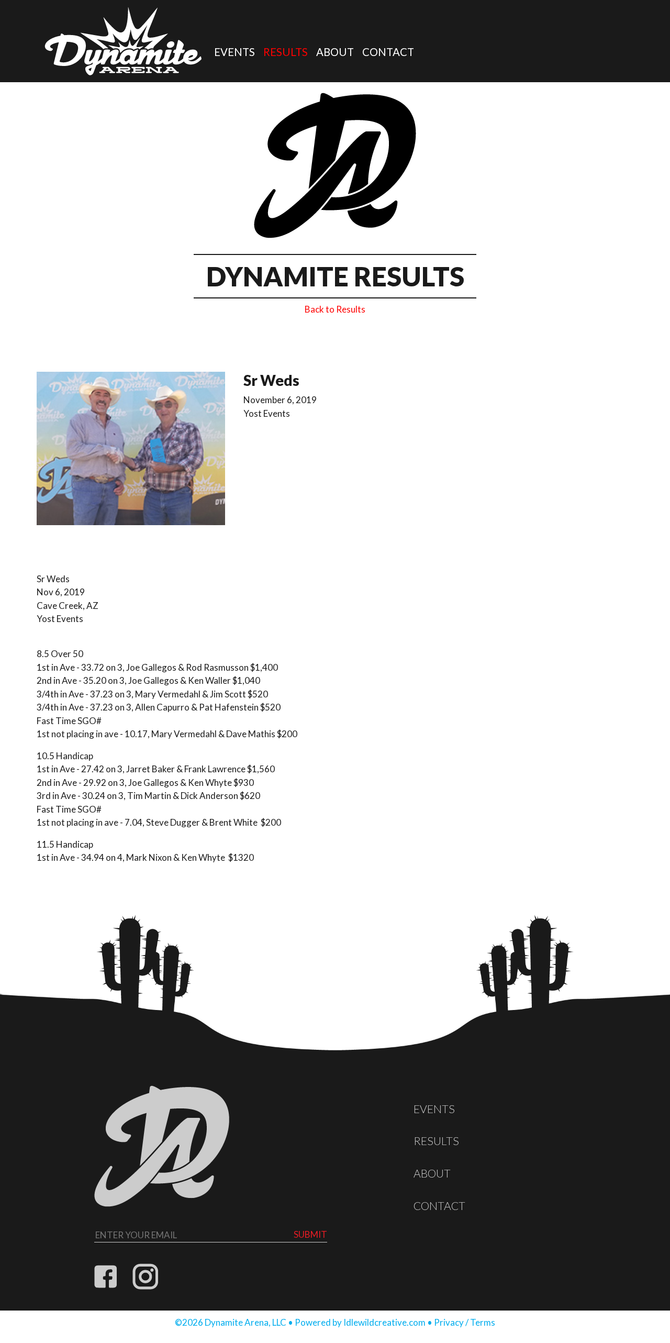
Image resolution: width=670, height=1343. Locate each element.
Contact (388, 52)
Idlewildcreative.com (384, 1322)
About (335, 52)
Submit (310, 1234)
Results (285, 52)
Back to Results (335, 309)
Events (234, 52)
